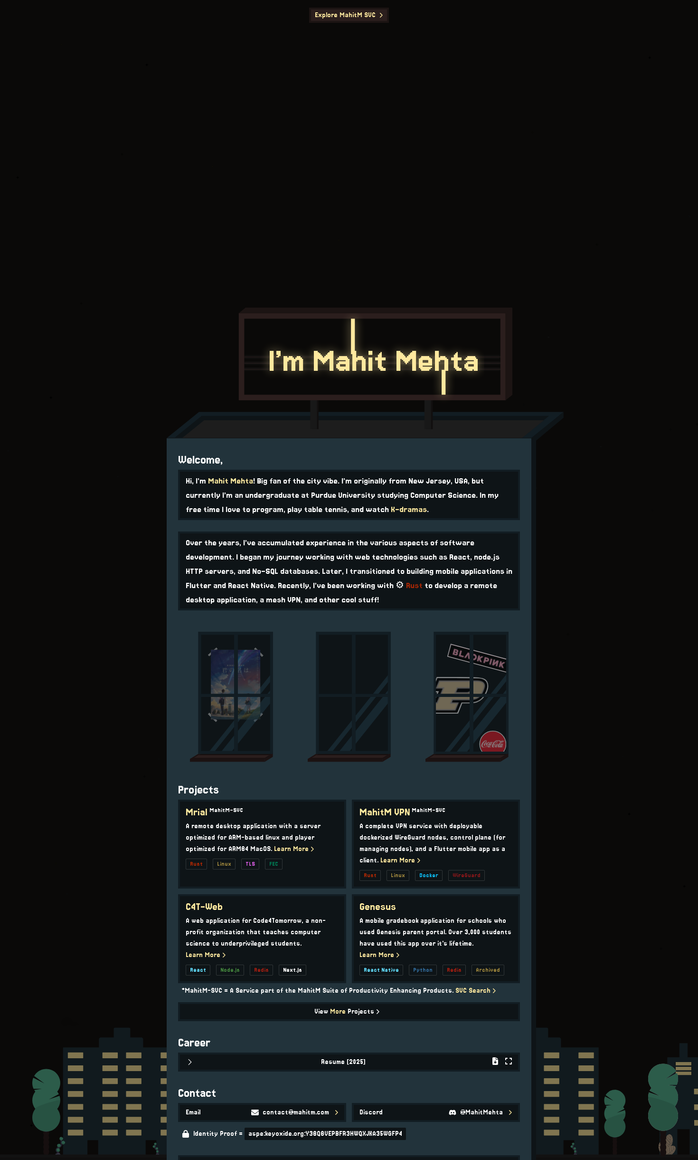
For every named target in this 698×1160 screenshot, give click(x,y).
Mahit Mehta (230, 480)
